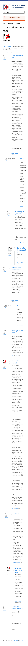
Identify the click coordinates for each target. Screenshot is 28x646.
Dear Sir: (16, 514)
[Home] (7, 7)
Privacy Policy (22, 640)
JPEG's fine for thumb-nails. (18, 570)
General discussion (7, 46)
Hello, (22, 159)
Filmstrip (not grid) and (19, 213)
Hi (17, 306)
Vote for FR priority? (15, 362)
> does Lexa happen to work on (17, 608)
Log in (4, 52)
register (7, 52)
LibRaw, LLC (15, 640)
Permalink (4, 59)
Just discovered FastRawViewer (16, 269)
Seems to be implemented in (21, 250)
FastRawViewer (18, 5)
